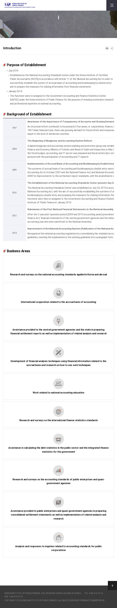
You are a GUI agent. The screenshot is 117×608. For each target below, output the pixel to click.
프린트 (107, 48)
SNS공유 (112, 48)
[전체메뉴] (111, 5)
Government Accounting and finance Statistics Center (20, 5)
